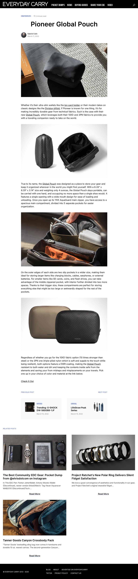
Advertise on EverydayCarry (75, 570)
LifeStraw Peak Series (78, 409)
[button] (134, 5)
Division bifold (52, 108)
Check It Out (27, 381)
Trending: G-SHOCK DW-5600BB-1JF (47, 409)
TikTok (49, 573)
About (56, 570)
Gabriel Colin (32, 34)
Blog (48, 570)
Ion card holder (72, 105)
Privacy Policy (61, 573)
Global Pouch (32, 114)
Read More (34, 493)
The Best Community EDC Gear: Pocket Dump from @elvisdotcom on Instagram (32, 476)
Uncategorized (26, 16)
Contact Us (76, 573)
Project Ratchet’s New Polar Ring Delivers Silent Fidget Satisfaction (103, 476)
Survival (74, 404)
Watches (39, 404)
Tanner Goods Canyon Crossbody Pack (28, 540)
